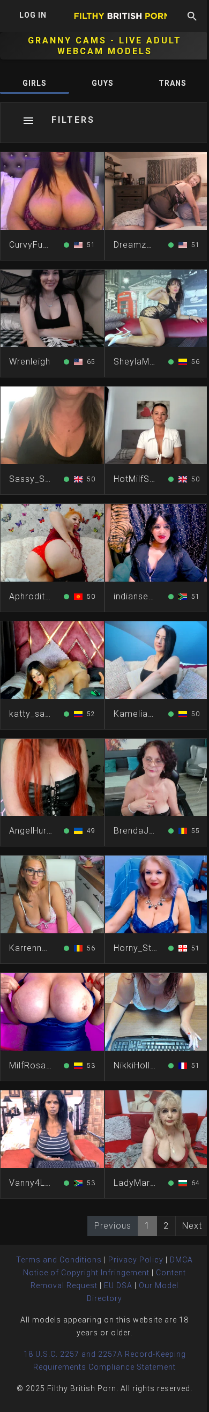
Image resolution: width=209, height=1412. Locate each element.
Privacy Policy (135, 1259)
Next (192, 1226)
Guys (103, 83)
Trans (172, 83)
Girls (35, 83)
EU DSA (118, 1285)
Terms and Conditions (59, 1259)
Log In (33, 15)
